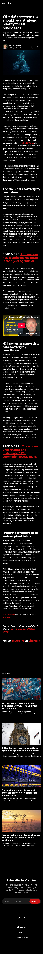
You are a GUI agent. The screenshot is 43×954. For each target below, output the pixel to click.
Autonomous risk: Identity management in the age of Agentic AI (20, 257)
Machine (6, 3)
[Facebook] (24, 918)
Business (6, 12)
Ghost (26, 937)
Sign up (21, 933)
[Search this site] (36, 3)
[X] (19, 918)
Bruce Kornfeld (15, 45)
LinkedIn (34, 640)
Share (36, 47)
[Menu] (40, 3)
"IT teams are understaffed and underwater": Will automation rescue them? (20, 451)
